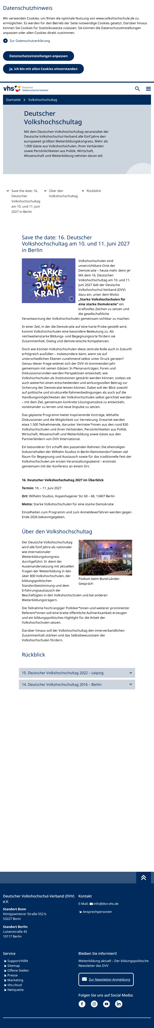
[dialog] (77, 41)
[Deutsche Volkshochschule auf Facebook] (82, 1004)
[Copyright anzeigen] (71, 298)
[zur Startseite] (25, 88)
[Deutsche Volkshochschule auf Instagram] (95, 1004)
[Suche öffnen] (137, 88)
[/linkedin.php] (119, 1004)
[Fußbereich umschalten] (143, 877)
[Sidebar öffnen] (148, 88)
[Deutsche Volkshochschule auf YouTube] (107, 1004)
